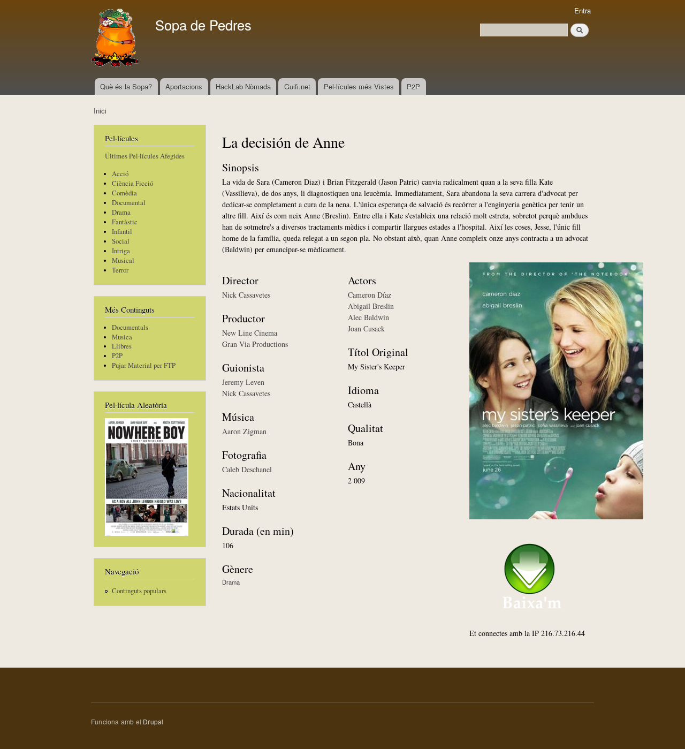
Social (121, 241)
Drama (121, 212)
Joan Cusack (366, 328)
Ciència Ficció (132, 183)
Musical (123, 260)
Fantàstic (125, 221)
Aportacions (183, 86)
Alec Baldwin (368, 317)
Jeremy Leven (243, 382)
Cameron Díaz (369, 295)
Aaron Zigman (244, 431)
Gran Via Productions (255, 344)
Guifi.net (297, 86)
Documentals (130, 327)
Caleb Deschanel (247, 469)
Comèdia (124, 193)
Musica (122, 337)
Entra (582, 10)
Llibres (122, 346)
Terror (120, 270)
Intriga (121, 250)
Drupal (153, 721)
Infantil (122, 231)
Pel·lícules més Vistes (359, 86)
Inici (100, 110)
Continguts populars (139, 590)
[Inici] (116, 39)
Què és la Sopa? (126, 86)
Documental (129, 202)
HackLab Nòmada (243, 86)
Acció (120, 173)
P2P (413, 86)
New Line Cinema (249, 333)
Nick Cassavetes (246, 295)
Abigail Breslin (371, 306)
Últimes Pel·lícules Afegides (145, 156)
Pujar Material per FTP (144, 365)
